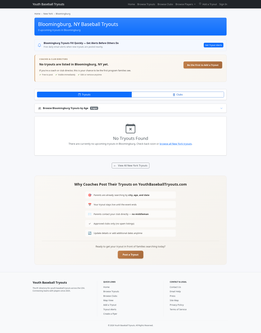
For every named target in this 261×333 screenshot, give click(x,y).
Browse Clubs (165, 4)
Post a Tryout (131, 254)
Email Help (175, 291)
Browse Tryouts (146, 4)
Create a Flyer (110, 313)
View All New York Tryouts (132, 165)
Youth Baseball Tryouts (48, 4)
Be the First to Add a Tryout (203, 64)
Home (131, 4)
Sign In (223, 4)
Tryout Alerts (109, 309)
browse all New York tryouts (176, 143)
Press (172, 295)
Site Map (174, 300)
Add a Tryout (209, 4)
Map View (108, 300)
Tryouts (85, 94)
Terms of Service (178, 309)
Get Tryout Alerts (213, 45)
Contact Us (175, 287)
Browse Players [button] (185, 4)
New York (48, 13)
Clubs (179, 94)
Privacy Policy (177, 304)
